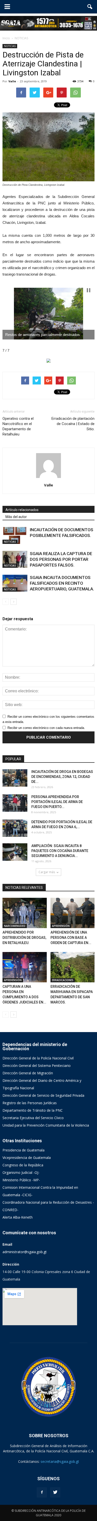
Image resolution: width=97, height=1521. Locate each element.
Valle (12, 81)
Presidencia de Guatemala (23, 1150)
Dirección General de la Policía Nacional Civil (38, 1058)
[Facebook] (42, 1492)
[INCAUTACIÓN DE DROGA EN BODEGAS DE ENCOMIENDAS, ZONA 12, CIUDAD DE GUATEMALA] (14, 778)
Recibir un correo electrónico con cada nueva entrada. (46, 728)
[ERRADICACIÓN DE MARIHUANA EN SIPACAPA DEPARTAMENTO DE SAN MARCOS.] (72, 967)
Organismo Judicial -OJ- (21, 1172)
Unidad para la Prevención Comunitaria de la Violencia (45, 1125)
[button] (90, 6)
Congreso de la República (22, 1165)
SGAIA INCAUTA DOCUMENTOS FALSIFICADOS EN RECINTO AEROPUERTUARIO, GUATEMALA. (62, 583)
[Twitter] (55, 1492)
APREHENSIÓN (61, 926)
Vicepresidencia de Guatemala (26, 1157)
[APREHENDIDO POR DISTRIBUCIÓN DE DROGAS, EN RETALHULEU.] (24, 913)
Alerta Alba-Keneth (17, 1217)
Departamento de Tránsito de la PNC (32, 1110)
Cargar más (47, 872)
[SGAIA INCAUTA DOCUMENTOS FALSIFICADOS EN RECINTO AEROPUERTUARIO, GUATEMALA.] (14, 583)
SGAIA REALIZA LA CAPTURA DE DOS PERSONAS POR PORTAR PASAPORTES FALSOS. (61, 559)
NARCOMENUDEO (14, 926)
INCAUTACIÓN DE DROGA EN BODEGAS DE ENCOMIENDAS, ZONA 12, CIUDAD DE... (62, 777)
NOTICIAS (10, 46)
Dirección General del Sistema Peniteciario (36, 1065)
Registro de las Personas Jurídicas (29, 1102)
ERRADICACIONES (62, 980)
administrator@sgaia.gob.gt (24, 1251)
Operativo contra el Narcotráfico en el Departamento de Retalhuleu (18, 426)
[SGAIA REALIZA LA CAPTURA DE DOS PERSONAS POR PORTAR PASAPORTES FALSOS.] (14, 559)
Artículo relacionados (22, 510)
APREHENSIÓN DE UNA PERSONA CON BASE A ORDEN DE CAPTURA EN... (70, 937)
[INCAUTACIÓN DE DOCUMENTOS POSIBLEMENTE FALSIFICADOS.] (14, 535)
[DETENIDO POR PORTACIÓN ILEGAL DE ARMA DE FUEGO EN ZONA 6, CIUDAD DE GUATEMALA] (14, 828)
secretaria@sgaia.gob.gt (60, 1461)
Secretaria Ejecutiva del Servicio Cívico (33, 1117)
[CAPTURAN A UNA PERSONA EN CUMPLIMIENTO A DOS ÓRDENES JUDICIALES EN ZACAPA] (24, 967)
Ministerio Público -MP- (21, 1180)
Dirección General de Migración (27, 1073)
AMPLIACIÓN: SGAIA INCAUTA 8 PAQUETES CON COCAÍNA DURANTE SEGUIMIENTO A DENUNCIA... (59, 851)
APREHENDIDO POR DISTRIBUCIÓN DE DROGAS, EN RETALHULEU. (24, 937)
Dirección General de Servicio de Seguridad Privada (43, 1095)
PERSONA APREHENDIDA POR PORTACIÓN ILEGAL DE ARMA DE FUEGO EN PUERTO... (57, 802)
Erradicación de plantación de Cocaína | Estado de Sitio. (73, 423)
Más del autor (16, 517)
